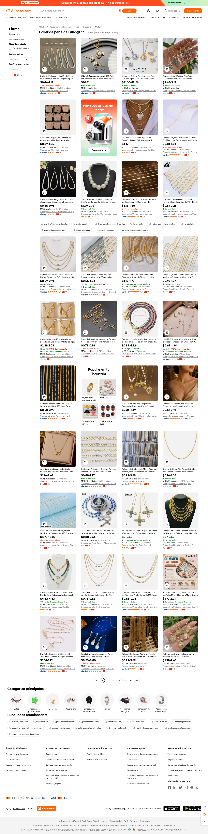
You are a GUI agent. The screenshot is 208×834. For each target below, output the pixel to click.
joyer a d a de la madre (118, 728)
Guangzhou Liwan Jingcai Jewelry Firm (57, 545)
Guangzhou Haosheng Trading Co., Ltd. (57, 481)
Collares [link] (98, 27)
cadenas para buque (183, 722)
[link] (204, 807)
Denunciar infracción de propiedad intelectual (142, 777)
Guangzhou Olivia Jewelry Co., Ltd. (137, 214)
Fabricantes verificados (97, 754)
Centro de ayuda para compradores (142, 754)
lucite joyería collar (137, 722)
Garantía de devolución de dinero (60, 759)
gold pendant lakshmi (90, 722)
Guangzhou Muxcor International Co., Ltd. (58, 211)
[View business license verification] (129, 829)
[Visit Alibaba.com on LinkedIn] (175, 787)
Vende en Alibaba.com (177, 754)
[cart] (158, 11)
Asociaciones (173, 776)
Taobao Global (116, 821)
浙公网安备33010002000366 (150, 830)
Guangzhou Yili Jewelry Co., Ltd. (54, 150)
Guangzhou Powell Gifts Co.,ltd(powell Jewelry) (140, 416)
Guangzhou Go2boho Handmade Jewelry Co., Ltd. (181, 607)
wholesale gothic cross (61, 728)
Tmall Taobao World (90, 821)
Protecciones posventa (56, 770)
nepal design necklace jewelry (55, 230)
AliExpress (63, 821)
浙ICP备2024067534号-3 (176, 830)
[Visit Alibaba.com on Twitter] (180, 787)
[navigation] (21, 354)
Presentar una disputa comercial (141, 765)
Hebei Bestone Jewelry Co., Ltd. (54, 90)
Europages (145, 821)
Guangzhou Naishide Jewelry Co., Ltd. (97, 668)
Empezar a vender (175, 759)
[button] (119, 10)
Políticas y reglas (53, 783)
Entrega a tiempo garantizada (59, 765)
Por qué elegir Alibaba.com (17, 754)
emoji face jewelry (114, 722)
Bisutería (87, 27)
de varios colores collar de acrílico (111, 224)
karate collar (138, 224)
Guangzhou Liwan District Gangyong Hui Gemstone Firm (140, 354)
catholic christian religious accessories (27, 728)
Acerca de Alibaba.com (16, 748)
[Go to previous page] (96, 680)
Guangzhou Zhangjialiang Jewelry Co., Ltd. (181, 214)
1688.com (75, 821)
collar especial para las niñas (89, 728)
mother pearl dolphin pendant (163, 224)
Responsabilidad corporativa (18, 765)
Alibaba (42, 27)
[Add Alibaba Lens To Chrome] (46, 808)
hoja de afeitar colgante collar (56, 224)
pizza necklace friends (65, 722)
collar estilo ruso (160, 722)
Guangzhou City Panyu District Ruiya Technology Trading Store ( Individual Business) (181, 90)
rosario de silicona (83, 230)
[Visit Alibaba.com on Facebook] (169, 787)
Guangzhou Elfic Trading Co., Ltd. (177, 483)
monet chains (189, 224)
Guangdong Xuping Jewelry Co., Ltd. (178, 416)
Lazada (104, 821)
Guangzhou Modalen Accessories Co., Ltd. (58, 356)
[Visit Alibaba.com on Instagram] (186, 787)
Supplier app (119, 808)
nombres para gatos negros (179, 728)
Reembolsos (132, 770)
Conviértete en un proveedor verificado (185, 770)
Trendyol (134, 821)
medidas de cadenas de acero (147, 728)
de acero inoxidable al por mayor (135, 230)
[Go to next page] (141, 680)
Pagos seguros (52, 754)
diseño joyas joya (82, 224)
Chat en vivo (132, 759)
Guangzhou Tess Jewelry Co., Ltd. (54, 607)
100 (136, 681)
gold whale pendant (106, 230)
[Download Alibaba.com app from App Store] (171, 808)
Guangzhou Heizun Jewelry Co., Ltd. (178, 289)
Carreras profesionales (16, 770)
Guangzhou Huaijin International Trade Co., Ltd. (99, 354)
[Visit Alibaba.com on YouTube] (192, 787)
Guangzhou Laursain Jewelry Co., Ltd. (138, 150)
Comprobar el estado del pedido (182, 765)
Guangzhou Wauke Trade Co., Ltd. (136, 545)
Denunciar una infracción (138, 783)
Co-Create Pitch (13, 759)
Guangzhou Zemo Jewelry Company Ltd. (180, 356)
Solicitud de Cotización (97, 759)
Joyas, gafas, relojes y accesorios (64, 27)
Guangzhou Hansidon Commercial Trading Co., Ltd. (99, 214)
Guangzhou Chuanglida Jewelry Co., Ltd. (180, 152)
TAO (126, 821)
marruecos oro (42, 722)
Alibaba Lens (19, 808)
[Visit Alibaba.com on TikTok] (197, 787)
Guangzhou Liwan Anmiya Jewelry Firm (98, 90)
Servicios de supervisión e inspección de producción (62, 777)
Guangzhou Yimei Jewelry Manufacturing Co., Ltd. (99, 543)
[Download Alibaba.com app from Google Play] (192, 808)
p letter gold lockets (20, 722)
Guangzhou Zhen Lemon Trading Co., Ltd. (181, 545)
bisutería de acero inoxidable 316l (25, 734)
